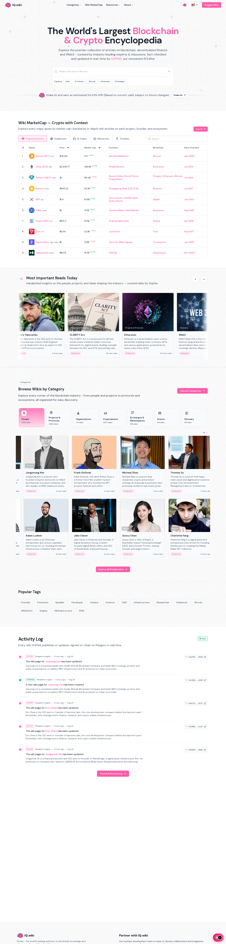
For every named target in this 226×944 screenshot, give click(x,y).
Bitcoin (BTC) (43, 156)
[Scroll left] (195, 279)
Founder (25, 602)
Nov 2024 (189, 252)
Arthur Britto (116, 201)
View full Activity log (111, 773)
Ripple (156, 199)
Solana (156, 221)
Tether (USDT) (43, 177)
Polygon (157, 176)
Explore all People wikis (110, 569)
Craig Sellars (115, 179)
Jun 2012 (189, 199)
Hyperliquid (42, 252)
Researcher (163, 602)
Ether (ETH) (42, 166)
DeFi (68, 81)
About (127, 4)
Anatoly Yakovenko (119, 221)
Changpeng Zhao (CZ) (120, 188)
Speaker (59, 602)
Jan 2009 (189, 156)
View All (198, 129)
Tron (38, 231)
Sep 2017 (189, 231)
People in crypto (42, 656)
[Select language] (195, 5)
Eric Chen (51, 707)
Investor (110, 602)
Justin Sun (114, 231)
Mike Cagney (126, 242)
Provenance (159, 242)
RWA (81, 610)
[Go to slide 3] (206, 432)
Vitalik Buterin (116, 166)
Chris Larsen (116, 197)
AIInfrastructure (63, 610)
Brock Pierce (132, 176)
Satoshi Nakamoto (119, 156)
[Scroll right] (204, 279)
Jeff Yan (113, 252)
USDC (39, 210)
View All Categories (190, 390)
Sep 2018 (189, 210)
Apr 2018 (189, 221)
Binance (40, 188)
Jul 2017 (188, 188)
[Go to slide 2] (204, 432)
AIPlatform (27, 610)
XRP (38, 199)
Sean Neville (132, 210)
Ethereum (105, 81)
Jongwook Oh (53, 754)
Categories (73, 4)
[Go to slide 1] (201, 432)
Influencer (182, 602)
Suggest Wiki (211, 5)
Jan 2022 (189, 242)
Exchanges (120, 81)
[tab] (32, 138)
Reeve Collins (116, 176)
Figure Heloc (42, 242)
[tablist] (75, 138)
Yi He (136, 188)
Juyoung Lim (52, 661)
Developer (77, 602)
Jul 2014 (188, 166)
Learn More (166, 95)
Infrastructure (142, 602)
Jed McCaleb (131, 197)
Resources (112, 4)
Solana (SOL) (42, 221)
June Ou (113, 242)
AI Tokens (79, 81)
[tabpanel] (113, 201)
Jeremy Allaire (117, 210)
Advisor (94, 602)
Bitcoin (92, 81)
